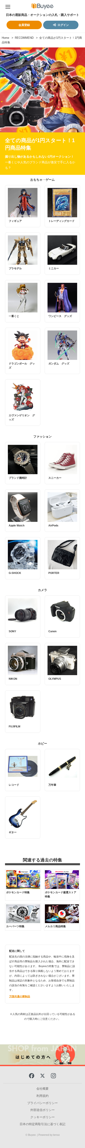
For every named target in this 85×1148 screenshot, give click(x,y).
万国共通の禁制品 (19, 996)
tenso (56, 1134)
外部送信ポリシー (42, 1110)
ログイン (63, 25)
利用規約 (42, 1095)
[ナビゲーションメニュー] (7, 6)
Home (5, 37)
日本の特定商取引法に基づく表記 (42, 1124)
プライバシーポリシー (42, 1103)
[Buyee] (42, 6)
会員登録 (24, 25)
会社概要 (42, 1088)
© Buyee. (31, 1134)
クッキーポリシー (42, 1117)
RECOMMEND (24, 37)
